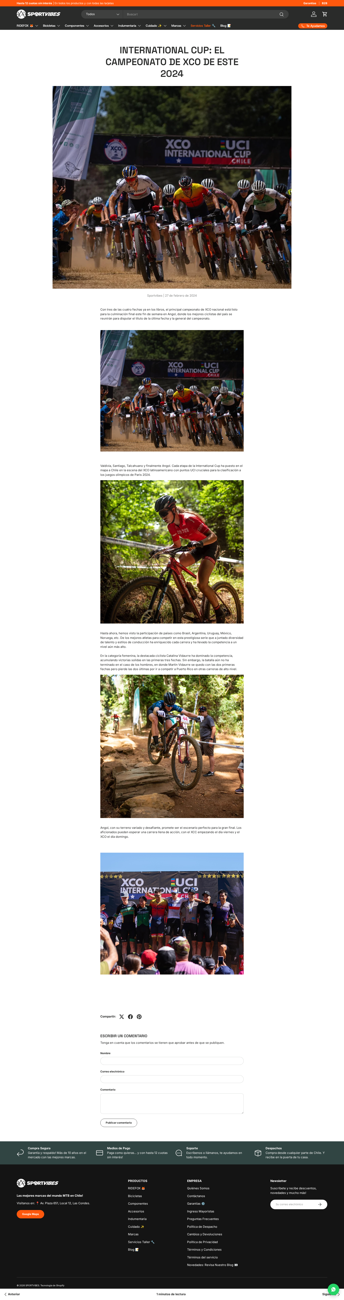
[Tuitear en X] (121, 1016)
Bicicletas (49, 26)
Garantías (309, 3)
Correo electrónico (112, 1071)
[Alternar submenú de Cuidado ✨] (165, 25)
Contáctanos (196, 1196)
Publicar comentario (119, 1122)
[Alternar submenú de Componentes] (87, 25)
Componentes (74, 26)
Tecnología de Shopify (52, 1285)
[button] (325, 14)
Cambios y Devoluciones (204, 1234)
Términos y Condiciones (204, 1249)
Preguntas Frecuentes (203, 1219)
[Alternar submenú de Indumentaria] (139, 25)
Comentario (107, 1089)
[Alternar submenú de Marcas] (184, 25)
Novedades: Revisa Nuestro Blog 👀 (212, 1265)
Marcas (176, 26)
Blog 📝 (225, 26)
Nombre (105, 1053)
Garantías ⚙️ (196, 1203)
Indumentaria (127, 26)
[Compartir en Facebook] (130, 1016)
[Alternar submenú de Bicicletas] (58, 25)
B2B (324, 3)
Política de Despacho (202, 1227)
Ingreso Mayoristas (200, 1211)
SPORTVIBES (32, 1285)
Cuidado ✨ (154, 26)
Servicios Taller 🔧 (203, 26)
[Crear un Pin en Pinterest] (139, 1016)
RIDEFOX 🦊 (25, 26)
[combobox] (185, 14)
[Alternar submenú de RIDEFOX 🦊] (36, 25)
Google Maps (30, 1214)
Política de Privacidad (202, 1242)
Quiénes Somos (198, 1188)
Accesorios (101, 26)
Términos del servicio (202, 1257)
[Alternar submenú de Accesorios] (111, 25)
